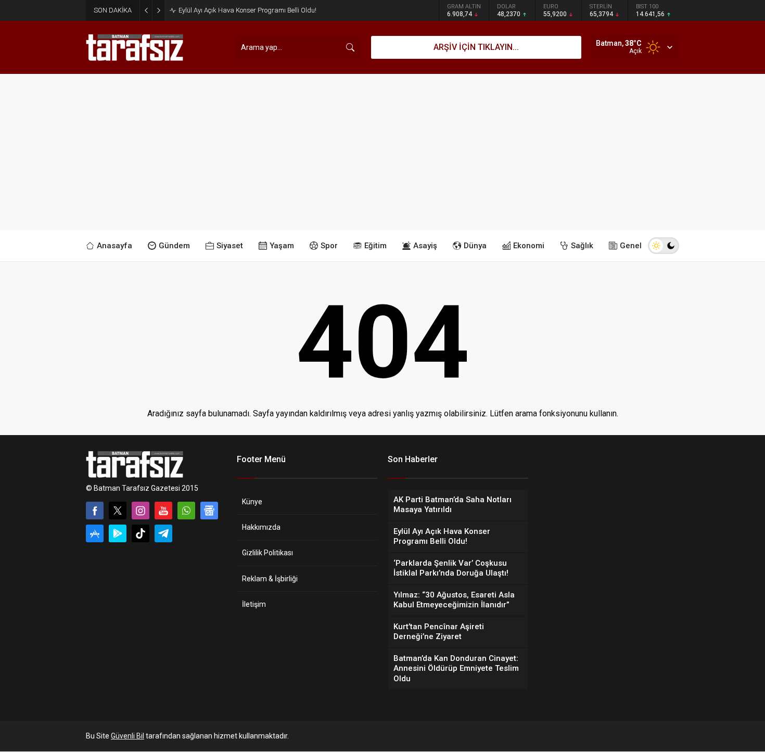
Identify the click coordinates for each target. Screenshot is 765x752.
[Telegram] (163, 533)
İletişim (254, 604)
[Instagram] (140, 510)
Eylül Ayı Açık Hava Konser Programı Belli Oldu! (247, 10)
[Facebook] (95, 510)
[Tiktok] (140, 533)
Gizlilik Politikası (267, 553)
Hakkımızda (261, 527)
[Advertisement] (382, 152)
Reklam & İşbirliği (270, 579)
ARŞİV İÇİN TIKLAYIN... (476, 47)
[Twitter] (117, 510)
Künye (252, 502)
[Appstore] (95, 533)
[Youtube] (163, 510)
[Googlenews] (209, 510)
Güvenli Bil (127, 736)
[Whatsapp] (186, 510)
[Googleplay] (117, 533)
